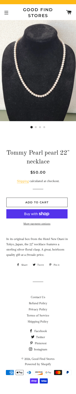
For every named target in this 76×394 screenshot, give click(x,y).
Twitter (40, 337)
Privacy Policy (38, 309)
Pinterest (40, 343)
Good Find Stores (38, 12)
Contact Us (38, 297)
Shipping (23, 181)
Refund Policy (38, 303)
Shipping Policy (38, 321)
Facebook (40, 331)
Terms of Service (38, 315)
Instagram (40, 349)
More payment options (36, 223)
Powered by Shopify (38, 364)
